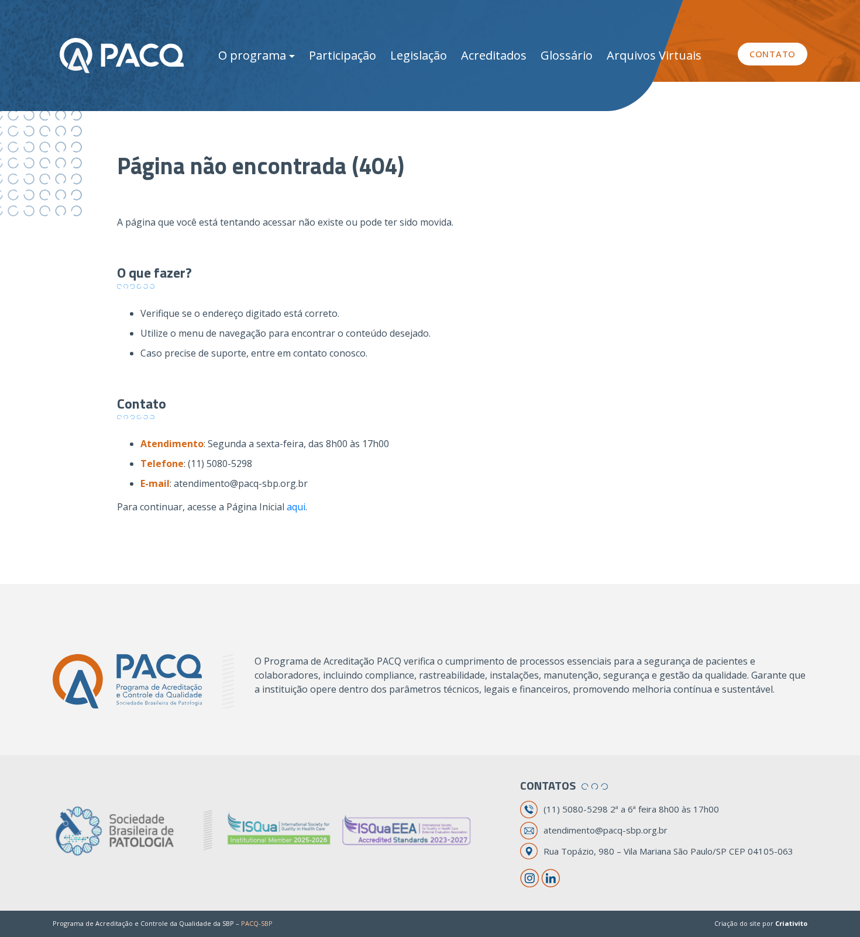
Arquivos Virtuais (654, 55)
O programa (252, 55)
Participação (342, 55)
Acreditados (494, 55)
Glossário (567, 55)
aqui (296, 506)
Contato (772, 54)
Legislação (418, 55)
